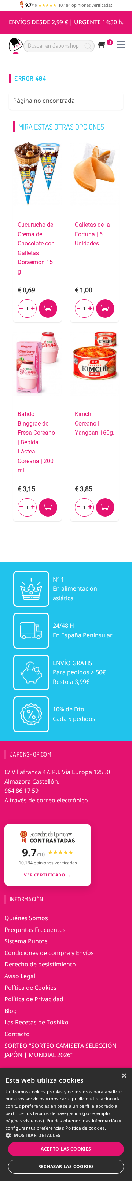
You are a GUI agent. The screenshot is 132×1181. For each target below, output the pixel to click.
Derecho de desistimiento (40, 964)
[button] (66, 1135)
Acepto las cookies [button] (66, 1149)
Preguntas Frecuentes (35, 930)
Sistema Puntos (26, 941)
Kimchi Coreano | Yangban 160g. (94, 423)
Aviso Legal (19, 976)
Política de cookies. (85, 1128)
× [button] (123, 1076)
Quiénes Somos (26, 918)
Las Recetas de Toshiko (36, 1022)
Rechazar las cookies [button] (66, 1166)
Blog (10, 1011)
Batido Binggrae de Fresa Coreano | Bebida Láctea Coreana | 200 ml (36, 442)
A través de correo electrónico (46, 800)
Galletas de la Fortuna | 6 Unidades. (92, 234)
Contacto (17, 1034)
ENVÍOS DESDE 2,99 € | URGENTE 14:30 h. (66, 22)
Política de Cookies (30, 988)
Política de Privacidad (33, 999)
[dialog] (66, 1124)
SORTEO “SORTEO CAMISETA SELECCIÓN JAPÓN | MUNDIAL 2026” (60, 1050)
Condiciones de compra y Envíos (49, 953)
